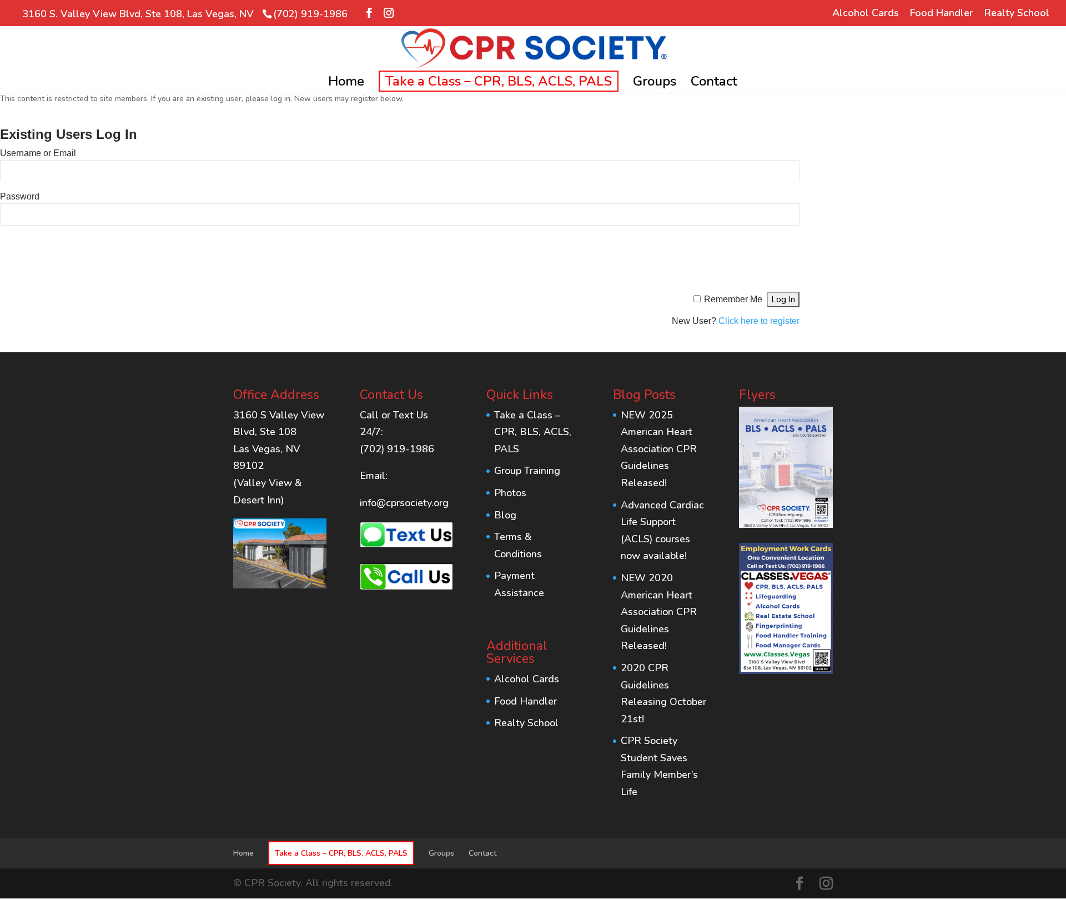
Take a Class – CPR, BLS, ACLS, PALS (498, 81)
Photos (510, 493)
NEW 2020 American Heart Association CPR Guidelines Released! (659, 611)
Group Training (527, 470)
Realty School (1016, 13)
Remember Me (733, 299)
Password (19, 196)
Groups (654, 83)
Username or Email (38, 153)
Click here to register (759, 321)
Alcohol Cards (865, 13)
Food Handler (941, 13)
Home (346, 83)
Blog (505, 515)
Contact (714, 83)
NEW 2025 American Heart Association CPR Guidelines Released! (659, 449)
